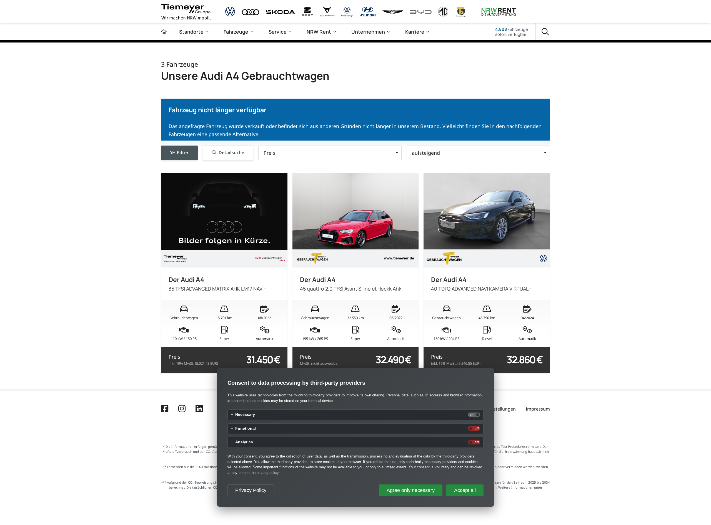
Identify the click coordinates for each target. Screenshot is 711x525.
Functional (245, 429)
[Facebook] (164, 409)
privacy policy (268, 473)
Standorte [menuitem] (191, 31)
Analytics (244, 442)
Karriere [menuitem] (414, 31)
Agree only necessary (411, 490)
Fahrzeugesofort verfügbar (511, 32)
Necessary (245, 415)
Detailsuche (231, 153)
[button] (330, 153)
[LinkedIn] (199, 409)
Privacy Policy (250, 490)
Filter (183, 153)
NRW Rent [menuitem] (319, 31)
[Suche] (545, 32)
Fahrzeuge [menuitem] (236, 31)
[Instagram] (182, 409)
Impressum (538, 409)
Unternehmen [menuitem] (368, 31)
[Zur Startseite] (164, 32)
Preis (193, 359)
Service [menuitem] (278, 31)
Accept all (465, 490)
